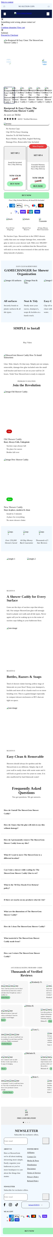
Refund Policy (33, 1181)
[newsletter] (45, 1141)
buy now (38, 186)
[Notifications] (48, 14)
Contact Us (31, 1157)
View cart (21, 27)
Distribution (32, 1165)
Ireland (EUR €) (34, 1205)
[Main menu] (5, 14)
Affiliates (30, 1153)
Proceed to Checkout (9, 35)
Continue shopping (9, 27)
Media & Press (33, 1161)
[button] (48, 6)
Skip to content (7, 2)
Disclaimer (31, 1169)
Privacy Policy (33, 1177)
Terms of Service (34, 1173)
